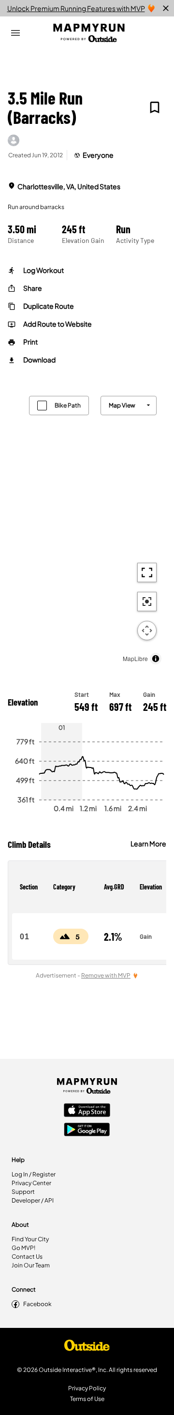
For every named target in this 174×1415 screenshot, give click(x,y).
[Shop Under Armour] (87, 1348)
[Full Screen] (147, 572)
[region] (87, 527)
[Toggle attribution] (155, 658)
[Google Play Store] (87, 1130)
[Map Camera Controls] (147, 630)
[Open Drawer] (15, 33)
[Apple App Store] (87, 1111)
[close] (166, 8)
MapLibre (135, 658)
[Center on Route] (147, 601)
